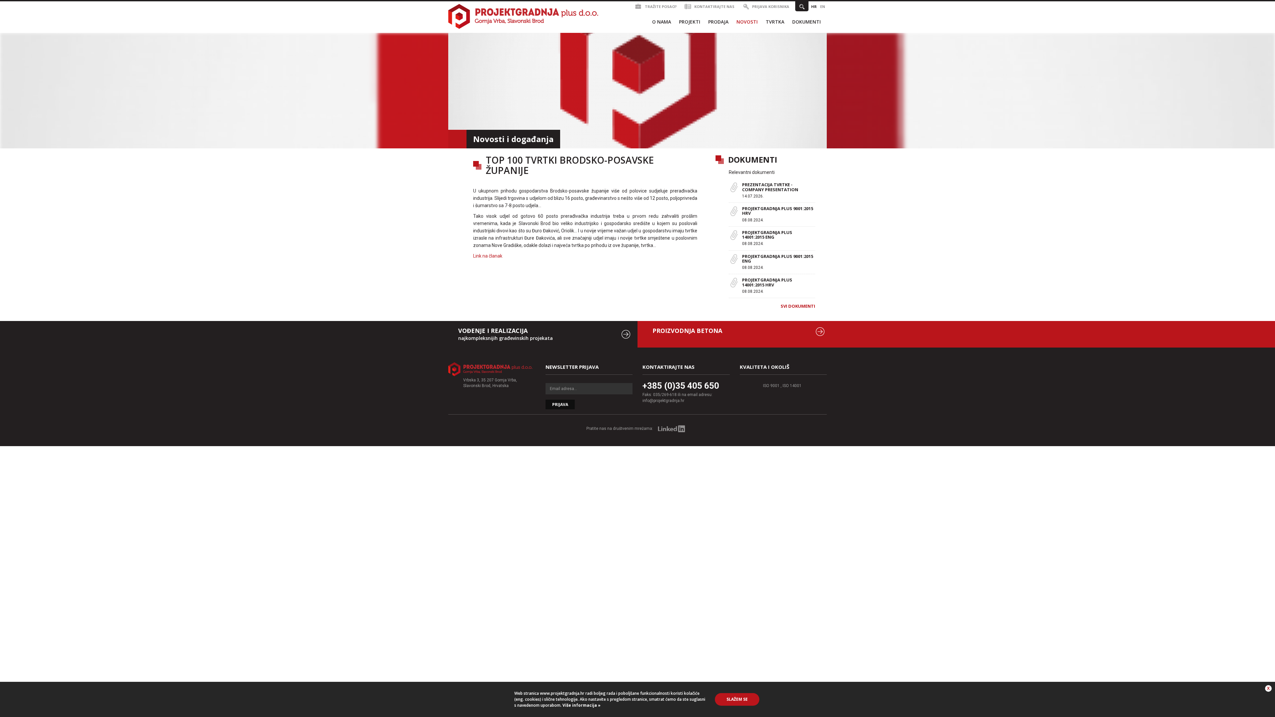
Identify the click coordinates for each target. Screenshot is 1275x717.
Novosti (747, 22)
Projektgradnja (523, 16)
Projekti (689, 22)
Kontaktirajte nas (714, 6)
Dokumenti (806, 22)
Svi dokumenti (798, 306)
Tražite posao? (661, 6)
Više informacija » (581, 705)
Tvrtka (775, 22)
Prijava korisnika (770, 6)
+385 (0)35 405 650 (680, 386)
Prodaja (718, 22)
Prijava (560, 404)
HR (814, 6)
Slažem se (737, 699)
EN (822, 6)
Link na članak (487, 256)
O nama (661, 22)
